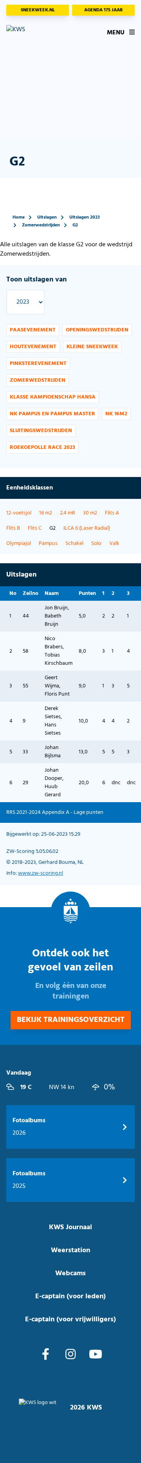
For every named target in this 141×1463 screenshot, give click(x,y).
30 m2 (90, 513)
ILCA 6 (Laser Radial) (86, 528)
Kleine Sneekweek (92, 346)
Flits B (13, 528)
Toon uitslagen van (36, 279)
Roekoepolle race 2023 (42, 447)
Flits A (112, 513)
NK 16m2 (116, 413)
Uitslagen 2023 (84, 217)
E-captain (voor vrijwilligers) (70, 1319)
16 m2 (45, 513)
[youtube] (95, 1355)
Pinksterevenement (38, 363)
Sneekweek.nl (38, 10)
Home (19, 217)
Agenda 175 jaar (103, 10)
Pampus (48, 543)
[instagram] (70, 1355)
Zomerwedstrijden (41, 225)
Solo (96, 543)
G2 (75, 225)
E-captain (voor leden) (70, 1296)
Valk (114, 543)
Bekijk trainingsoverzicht (71, 1020)
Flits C (35, 528)
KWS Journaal (70, 1227)
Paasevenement (33, 330)
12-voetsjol (18, 513)
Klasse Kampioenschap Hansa (53, 397)
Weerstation (70, 1250)
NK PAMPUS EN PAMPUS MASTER (52, 413)
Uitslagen (47, 217)
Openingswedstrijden (97, 330)
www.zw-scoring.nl (40, 873)
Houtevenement (33, 346)
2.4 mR (67, 513)
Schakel (74, 543)
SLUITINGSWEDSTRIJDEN (41, 430)
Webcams (70, 1273)
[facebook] (45, 1355)
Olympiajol (18, 543)
